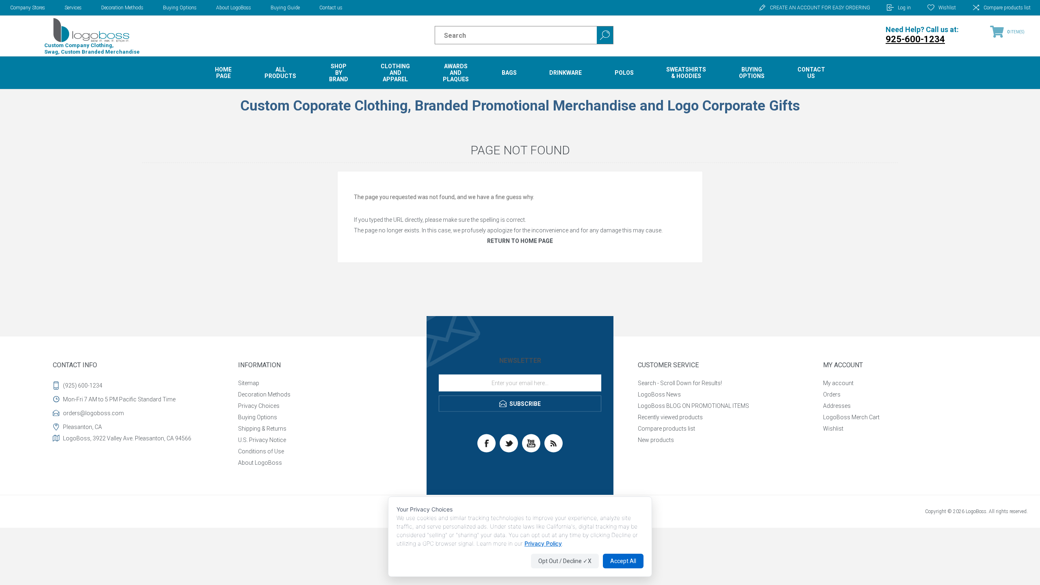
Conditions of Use (261, 451)
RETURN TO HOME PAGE (520, 241)
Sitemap (248, 383)
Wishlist (833, 428)
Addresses (837, 406)
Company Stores (27, 8)
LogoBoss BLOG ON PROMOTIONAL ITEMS (693, 406)
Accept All (623, 561)
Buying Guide (285, 8)
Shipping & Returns (262, 428)
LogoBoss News (659, 394)
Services (73, 8)
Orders (832, 394)
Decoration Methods (122, 8)
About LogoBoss (233, 8)
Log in (904, 8)
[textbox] (509, 35)
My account (838, 383)
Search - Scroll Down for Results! (680, 383)
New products (656, 440)
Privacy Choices (259, 406)
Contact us (330, 8)
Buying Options (180, 8)
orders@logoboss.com (93, 413)
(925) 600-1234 (82, 385)
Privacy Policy (543, 543)
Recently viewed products (670, 417)
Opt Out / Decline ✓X (565, 561)
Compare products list (1007, 8)
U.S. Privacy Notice (262, 440)
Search (605, 35)
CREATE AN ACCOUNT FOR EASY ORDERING (820, 8)
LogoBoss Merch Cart (851, 417)
